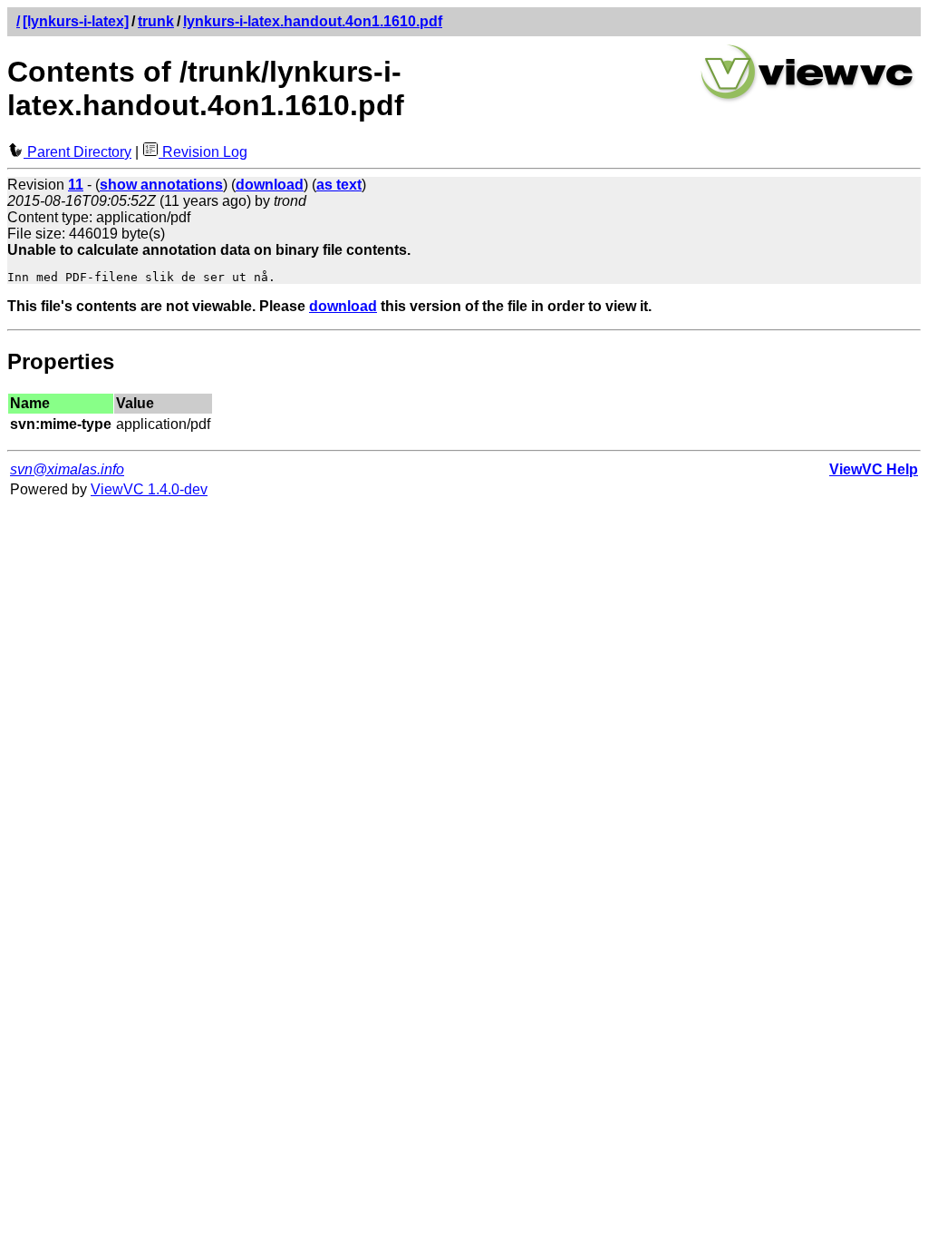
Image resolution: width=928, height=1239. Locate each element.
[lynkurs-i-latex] (76, 21)
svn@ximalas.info (67, 469)
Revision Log (203, 152)
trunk (156, 21)
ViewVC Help (873, 469)
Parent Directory (77, 152)
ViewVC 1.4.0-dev (149, 489)
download (343, 306)
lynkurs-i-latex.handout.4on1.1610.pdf (312, 21)
